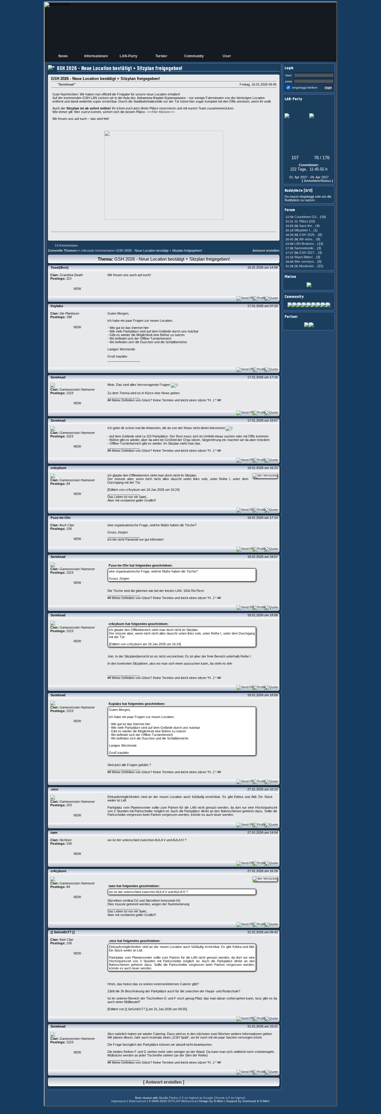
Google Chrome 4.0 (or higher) (224, 1097)
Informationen (96, 56)
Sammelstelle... (305, 248)
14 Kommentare (66, 245)
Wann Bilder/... (304, 257)
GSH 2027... (305, 252)
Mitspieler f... (303, 230)
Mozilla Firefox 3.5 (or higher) (179, 1097)
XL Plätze (301, 221)
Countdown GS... (306, 217)
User (227, 56)
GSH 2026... (305, 234)
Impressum (118, 1101)
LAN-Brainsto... (305, 243)
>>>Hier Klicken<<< (161, 112)
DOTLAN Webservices (183, 1101)
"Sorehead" (66, 84)
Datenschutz (137, 1101)
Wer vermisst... (305, 261)
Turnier (161, 56)
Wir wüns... (304, 239)
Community (194, 56)
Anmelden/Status (317, 180)
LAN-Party (129, 56)
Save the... (304, 226)
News (63, 56)
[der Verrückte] (263, 475)
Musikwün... (305, 266)
